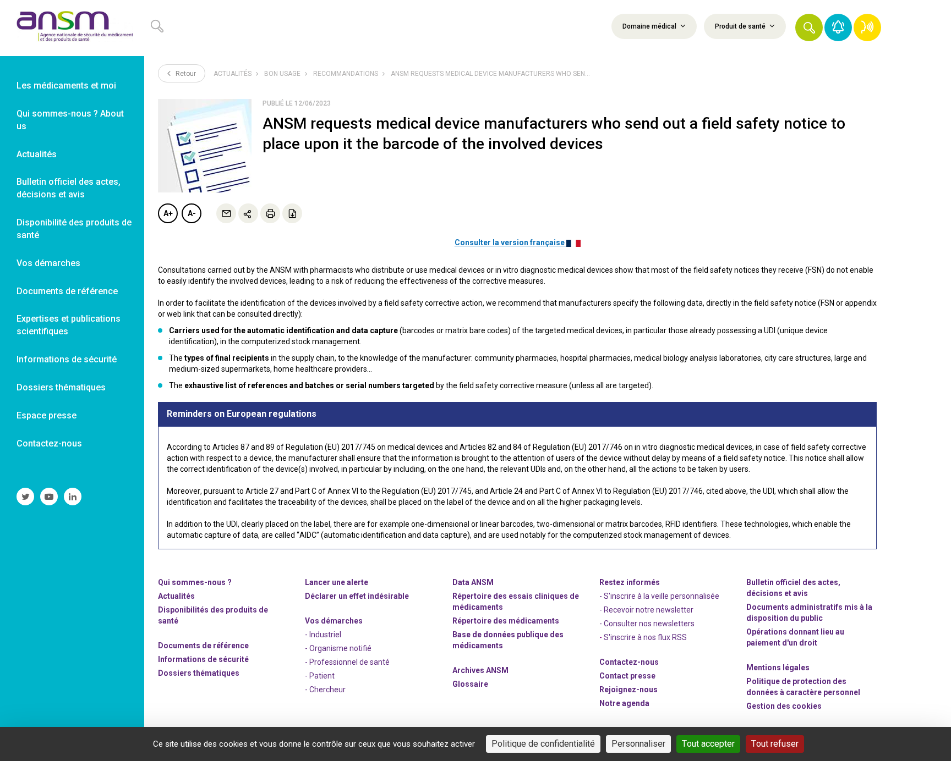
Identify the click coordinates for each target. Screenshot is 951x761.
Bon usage (282, 74)
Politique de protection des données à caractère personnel (803, 687)
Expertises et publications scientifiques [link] (69, 325)
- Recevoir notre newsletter (646, 609)
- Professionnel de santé (347, 662)
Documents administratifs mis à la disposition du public (809, 612)
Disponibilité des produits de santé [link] (74, 228)
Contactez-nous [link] (49, 443)
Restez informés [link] (629, 582)
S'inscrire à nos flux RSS (645, 637)
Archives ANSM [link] (480, 670)
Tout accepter (708, 743)
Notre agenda (624, 703)
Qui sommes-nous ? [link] (195, 582)
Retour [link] (185, 74)
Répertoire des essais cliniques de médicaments (515, 601)
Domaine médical (650, 26)
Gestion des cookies (784, 706)
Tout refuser (775, 743)
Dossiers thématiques (198, 673)
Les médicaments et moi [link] (66, 85)
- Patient (320, 675)
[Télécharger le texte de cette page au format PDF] (292, 213)
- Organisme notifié (338, 648)
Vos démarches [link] (48, 263)
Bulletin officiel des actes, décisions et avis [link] (69, 188)
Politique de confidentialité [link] (543, 743)
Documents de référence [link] (67, 291)
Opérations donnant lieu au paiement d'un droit (795, 637)
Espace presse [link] (46, 415)
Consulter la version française (510, 242)
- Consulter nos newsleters (647, 623)
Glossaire (470, 684)
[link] (72, 28)
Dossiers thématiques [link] (61, 387)
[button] (809, 27)
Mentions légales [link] (778, 667)
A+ (168, 213)
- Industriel (323, 634)
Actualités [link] (37, 154)
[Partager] (248, 213)
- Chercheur (325, 689)
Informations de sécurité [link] (67, 359)
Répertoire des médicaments (505, 620)
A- (192, 213)
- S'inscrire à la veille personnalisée (659, 596)
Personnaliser (638, 743)
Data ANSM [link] (473, 582)
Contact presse (627, 675)
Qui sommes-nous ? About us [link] (70, 119)
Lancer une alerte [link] (336, 582)
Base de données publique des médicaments (508, 640)
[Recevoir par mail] (226, 213)
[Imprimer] (270, 213)
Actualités (233, 74)
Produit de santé (741, 26)
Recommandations (345, 74)
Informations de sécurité (203, 659)
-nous (628, 689)
